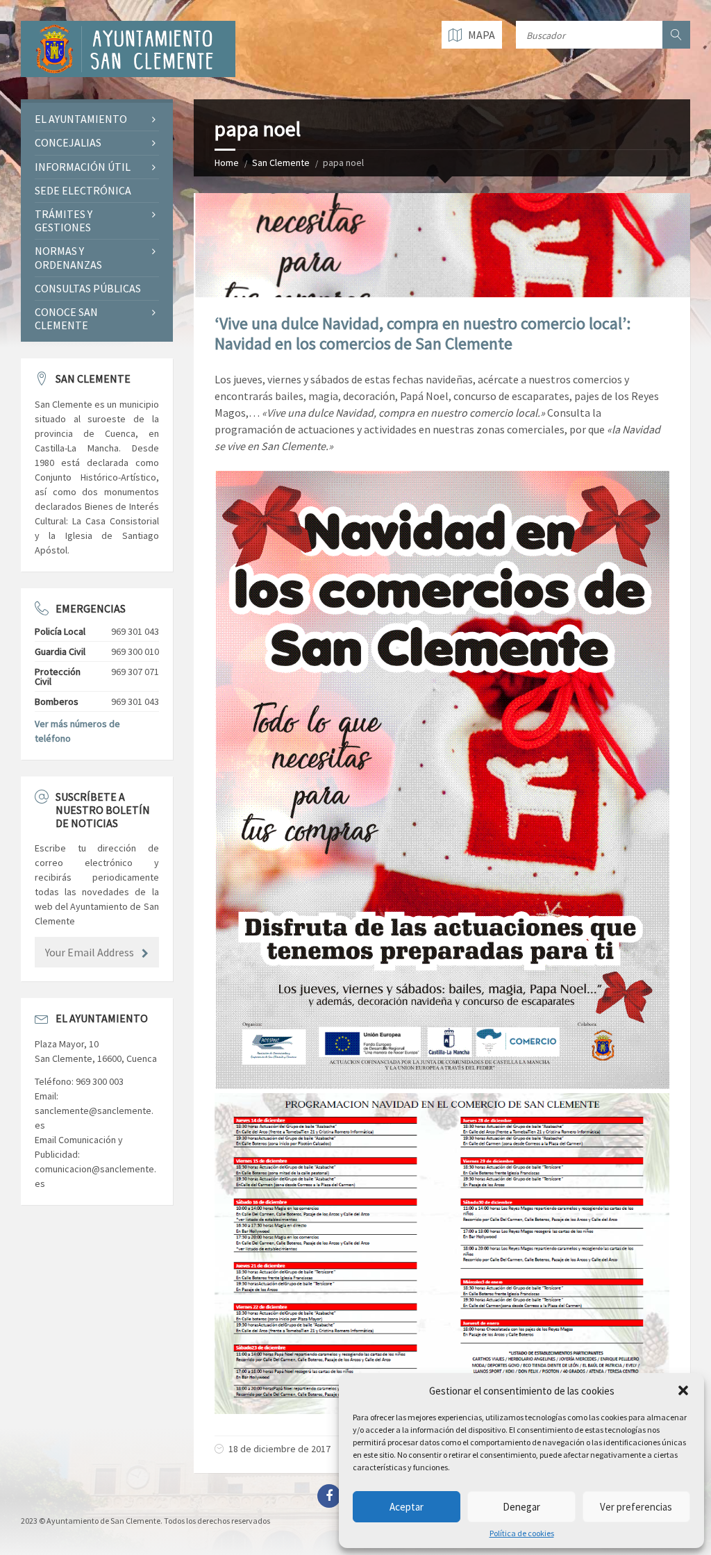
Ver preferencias (636, 1506)
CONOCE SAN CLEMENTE (66, 318)
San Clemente (281, 162)
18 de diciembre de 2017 (279, 1448)
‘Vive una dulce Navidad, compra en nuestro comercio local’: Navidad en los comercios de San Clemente (422, 333)
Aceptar (407, 1506)
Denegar (521, 1506)
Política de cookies (522, 1533)
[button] (683, 1390)
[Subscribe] (145, 953)
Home (227, 162)
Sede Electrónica (83, 190)
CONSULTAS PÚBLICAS (88, 288)
